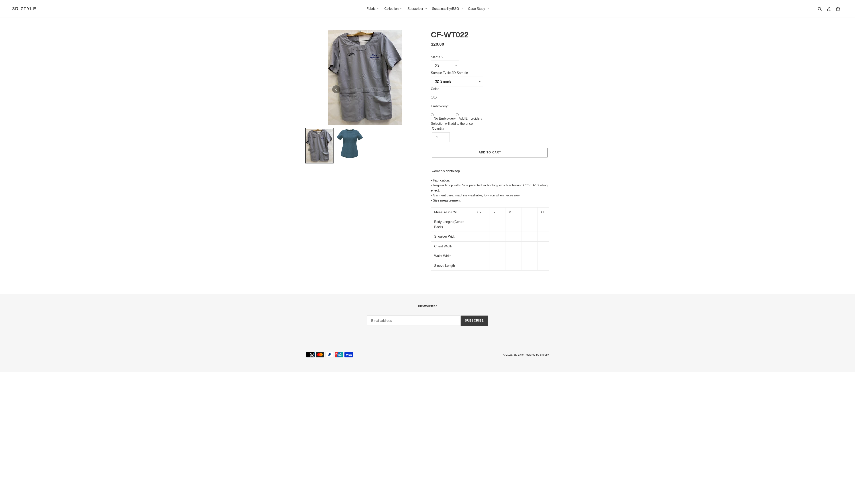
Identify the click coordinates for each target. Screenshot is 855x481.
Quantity (438, 128)
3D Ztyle (24, 8)
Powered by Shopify (537, 354)
